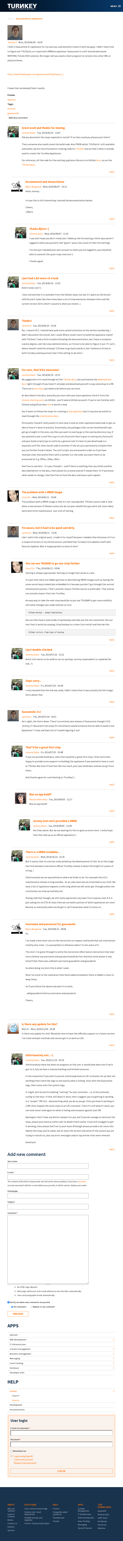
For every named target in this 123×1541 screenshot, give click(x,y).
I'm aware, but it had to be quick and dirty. (48, 528)
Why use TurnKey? (11, 1509)
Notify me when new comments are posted (30, 1302)
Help (13, 1382)
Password (15, 1439)
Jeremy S (12, 42)
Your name (12, 1161)
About (11, 1504)
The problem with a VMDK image (42, 492)
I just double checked (39, 649)
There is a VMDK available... (43, 852)
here (98, 160)
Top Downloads (104, 1505)
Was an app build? (40, 794)
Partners (11, 1526)
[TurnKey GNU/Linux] (22, 8)
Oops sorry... (33, 680)
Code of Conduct (11, 1515)
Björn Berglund (33, 186)
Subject (11, 1202)
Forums (13, 1391)
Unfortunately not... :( (39, 1055)
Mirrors (10, 1520)
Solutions (30, 1504)
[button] (115, 6)
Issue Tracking (84, 1521)
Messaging (15, 1358)
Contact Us (12, 1523)
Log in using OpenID (23, 1456)
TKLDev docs (28, 164)
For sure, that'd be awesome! (40, 370)
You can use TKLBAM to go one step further (53, 563)
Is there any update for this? (40, 1024)
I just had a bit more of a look (40, 278)
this (49, 404)
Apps (13, 1326)
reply (111, 171)
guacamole (13, 113)
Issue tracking (16, 1363)
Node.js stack (103, 1514)
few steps (39, 388)
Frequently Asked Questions (60, 1513)
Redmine (101, 1528)
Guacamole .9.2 (31, 712)
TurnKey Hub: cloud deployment (32, 1513)
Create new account (23, 1459)
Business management (20, 1353)
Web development (18, 1339)
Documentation (17, 1409)
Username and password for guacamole (50, 924)
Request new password (25, 1463)
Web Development (86, 1517)
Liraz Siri (26, 497)
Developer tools (17, 1372)
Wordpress (102, 1521)
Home (11, 18)
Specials (14, 1334)
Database (14, 1368)
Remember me (19, 1451)
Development (16, 1404)
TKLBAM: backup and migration (33, 1518)
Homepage (13, 1191)
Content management (20, 1349)
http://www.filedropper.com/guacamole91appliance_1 (35, 74)
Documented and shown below (45, 181)
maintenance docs (49, 415)
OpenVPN (102, 1511)
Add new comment (18, 117)
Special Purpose (85, 1528)
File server (102, 1524)
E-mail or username (20, 1428)
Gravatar (82, 1181)
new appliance (75, 411)
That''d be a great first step (43, 747)
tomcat (11, 108)
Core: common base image (35, 1508)
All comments (20, 1306)
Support (15, 1395)
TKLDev (80, 148)
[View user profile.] (15, 32)
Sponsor (11, 1530)
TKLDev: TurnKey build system (37, 1523)
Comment (13, 1213)
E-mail (11, 1172)
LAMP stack (102, 1518)
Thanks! (27, 321)
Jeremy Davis (28, 132)
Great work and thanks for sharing (43, 128)
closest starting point (33, 400)
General (12, 99)
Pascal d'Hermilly (38, 799)
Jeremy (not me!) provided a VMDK (55, 821)
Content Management (83, 1509)
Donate (56, 1521)
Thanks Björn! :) (39, 229)
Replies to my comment (44, 1306)
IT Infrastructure (18, 1344)
